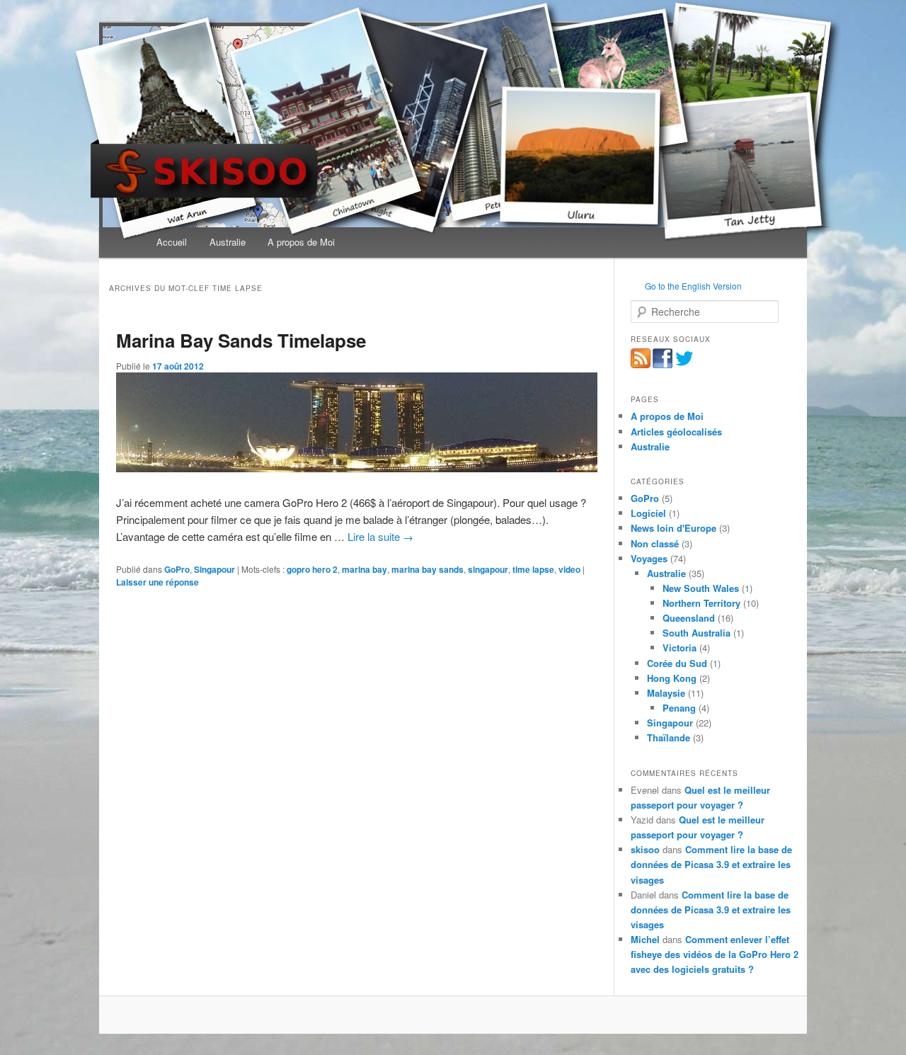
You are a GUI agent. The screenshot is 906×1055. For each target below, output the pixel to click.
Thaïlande (668, 737)
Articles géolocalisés (676, 431)
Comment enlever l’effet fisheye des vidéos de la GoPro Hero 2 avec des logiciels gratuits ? (714, 954)
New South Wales (701, 588)
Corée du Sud (677, 663)
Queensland (689, 618)
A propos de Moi (301, 242)
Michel (645, 939)
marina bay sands (427, 569)
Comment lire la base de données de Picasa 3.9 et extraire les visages (711, 864)
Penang (679, 707)
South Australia (696, 632)
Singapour (214, 569)
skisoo (645, 849)
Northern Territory (701, 603)
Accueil (171, 242)
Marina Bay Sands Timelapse (241, 340)
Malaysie (666, 693)
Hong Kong (671, 678)
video (569, 569)
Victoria (679, 647)
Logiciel (648, 513)
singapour (488, 569)
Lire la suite (380, 536)
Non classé (655, 543)
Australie (228, 242)
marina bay (364, 569)
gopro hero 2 (312, 569)
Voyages (649, 558)
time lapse (533, 569)
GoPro (177, 569)
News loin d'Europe (673, 528)
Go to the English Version (693, 286)
